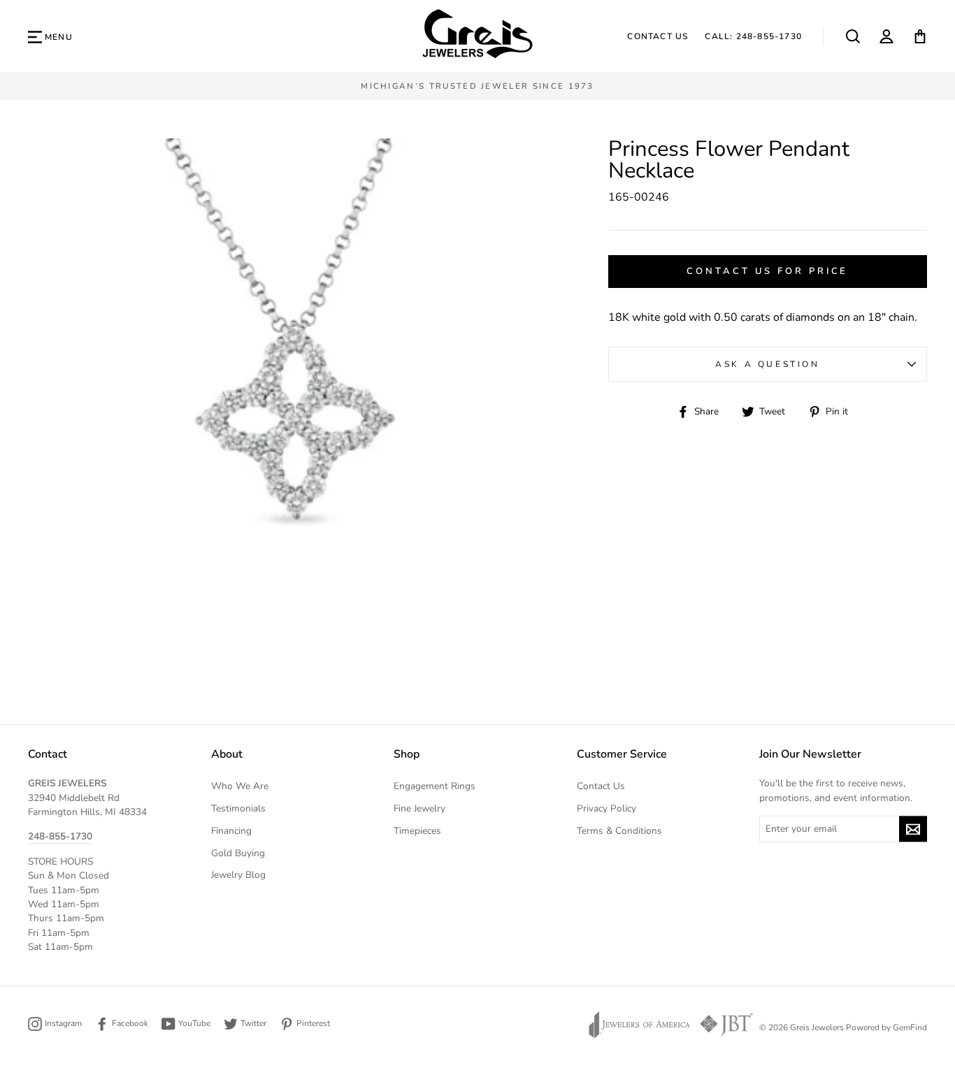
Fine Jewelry (419, 808)
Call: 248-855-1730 (753, 36)
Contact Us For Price (767, 271)
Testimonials (238, 808)
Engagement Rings (434, 786)
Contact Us (657, 36)
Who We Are (239, 786)
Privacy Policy (606, 808)
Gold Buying (238, 853)
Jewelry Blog (238, 874)
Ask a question (767, 364)
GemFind (910, 1027)
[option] (477, 86)
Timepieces (417, 830)
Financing (231, 830)
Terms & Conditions (619, 830)
